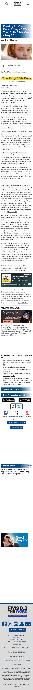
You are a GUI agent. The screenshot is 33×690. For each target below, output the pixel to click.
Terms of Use (12, 652)
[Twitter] (16, 413)
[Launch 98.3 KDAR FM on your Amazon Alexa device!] (16, 406)
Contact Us (17, 644)
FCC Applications (8, 668)
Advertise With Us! (16, 427)
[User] (21, 624)
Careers (29, 668)
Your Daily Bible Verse (10, 40)
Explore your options (16, 423)
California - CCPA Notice (12, 648)
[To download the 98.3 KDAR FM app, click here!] (8, 400)
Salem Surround (20, 668)
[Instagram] (27, 413)
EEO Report (22, 652)
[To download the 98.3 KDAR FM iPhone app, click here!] (25, 400)
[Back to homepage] (17, 3)
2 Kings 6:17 (11, 102)
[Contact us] (27, 624)
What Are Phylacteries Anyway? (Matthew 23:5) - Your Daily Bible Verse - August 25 (17, 369)
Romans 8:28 (12, 212)
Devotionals (9, 465)
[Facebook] (6, 413)
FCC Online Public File (16, 656)
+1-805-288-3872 (19, 642)
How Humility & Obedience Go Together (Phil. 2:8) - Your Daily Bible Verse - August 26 (17, 363)
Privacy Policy (26, 648)
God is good (8, 258)
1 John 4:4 (20, 207)
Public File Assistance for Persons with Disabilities (17, 662)
